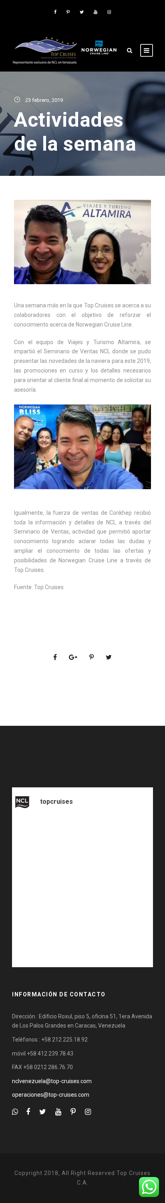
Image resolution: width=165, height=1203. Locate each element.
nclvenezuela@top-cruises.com (52, 1081)
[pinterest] (68, 12)
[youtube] (95, 12)
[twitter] (82, 12)
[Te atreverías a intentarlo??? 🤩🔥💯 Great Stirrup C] (82, 861)
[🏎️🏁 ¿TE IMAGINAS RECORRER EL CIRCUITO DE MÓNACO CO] (82, 943)
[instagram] (109, 12)
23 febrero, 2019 (44, 100)
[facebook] (55, 12)
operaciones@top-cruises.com (50, 1094)
